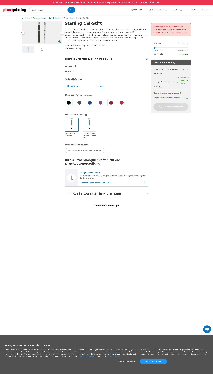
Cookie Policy (114, 356)
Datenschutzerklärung (88, 356)
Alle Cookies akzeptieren (153, 361)
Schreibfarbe (73, 79)
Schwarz (74, 86)
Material (70, 66)
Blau (101, 86)
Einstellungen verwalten (127, 361)
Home (27, 18)
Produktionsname (77, 144)
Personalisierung (76, 114)
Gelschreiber (69, 18)
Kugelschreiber (55, 18)
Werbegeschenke (40, 18)
